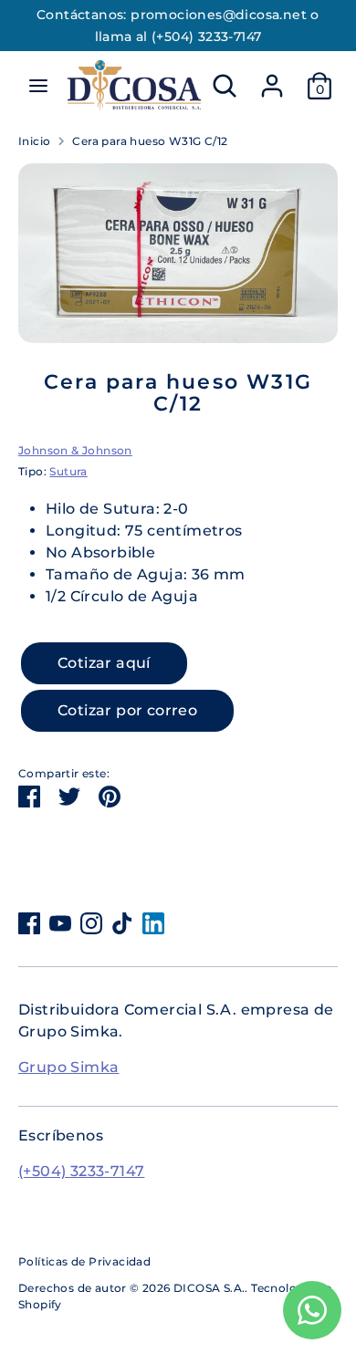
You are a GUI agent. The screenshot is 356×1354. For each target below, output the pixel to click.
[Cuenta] (272, 78)
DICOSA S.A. (209, 1288)
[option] (178, 253)
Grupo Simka (68, 1067)
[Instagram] (91, 923)
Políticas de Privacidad (84, 1261)
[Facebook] (29, 923)
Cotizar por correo (127, 710)
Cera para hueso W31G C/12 (149, 141)
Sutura (68, 471)
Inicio (34, 141)
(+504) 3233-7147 (81, 1171)
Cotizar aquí (104, 663)
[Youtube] (60, 923)
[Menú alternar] (38, 85)
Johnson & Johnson (75, 450)
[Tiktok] (122, 923)
